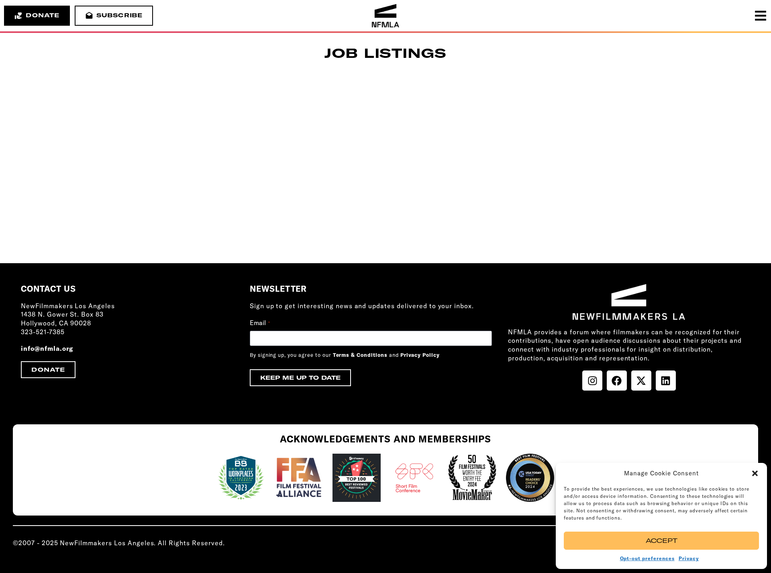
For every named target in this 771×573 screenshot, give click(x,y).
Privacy (689, 558)
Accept (661, 540)
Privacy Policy (420, 355)
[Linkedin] (666, 380)
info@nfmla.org (47, 348)
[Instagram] (592, 380)
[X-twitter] (641, 380)
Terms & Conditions (360, 355)
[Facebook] (617, 380)
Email (260, 323)
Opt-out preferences (647, 558)
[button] (755, 473)
